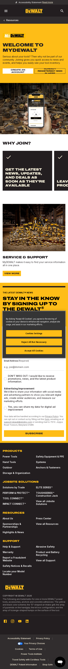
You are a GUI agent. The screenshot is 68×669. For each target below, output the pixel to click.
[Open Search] (62, 11)
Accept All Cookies (34, 350)
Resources (12, 20)
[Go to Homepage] (34, 11)
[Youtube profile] (19, 621)
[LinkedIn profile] (27, 621)
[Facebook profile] (5, 621)
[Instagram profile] (12, 621)
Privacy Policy (51, 416)
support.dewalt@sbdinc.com (18, 422)
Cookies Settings (34, 333)
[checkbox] (5, 378)
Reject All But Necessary (34, 342)
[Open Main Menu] (6, 11)
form (47, 419)
